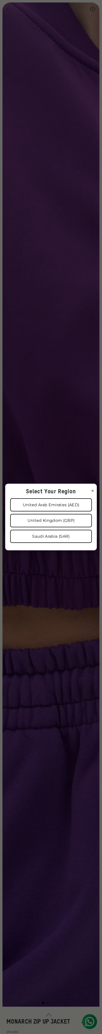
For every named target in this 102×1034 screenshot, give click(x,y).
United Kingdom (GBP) (51, 520)
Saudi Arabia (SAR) (51, 536)
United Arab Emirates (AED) (51, 505)
